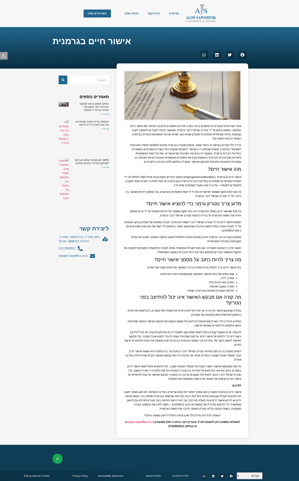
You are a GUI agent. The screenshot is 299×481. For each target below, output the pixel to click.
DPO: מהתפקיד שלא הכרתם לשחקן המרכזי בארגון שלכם (92, 162)
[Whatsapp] (204, 476)
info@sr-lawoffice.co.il (139, 422)
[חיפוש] (63, 80)
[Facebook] (231, 476)
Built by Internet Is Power (36, 476)
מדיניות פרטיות (180, 475)
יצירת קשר (153, 13)
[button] (4, 56)
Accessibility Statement (110, 475)
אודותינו (174, 13)
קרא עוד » (105, 114)
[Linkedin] (213, 476)
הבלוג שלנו (132, 13)
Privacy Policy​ (80, 475)
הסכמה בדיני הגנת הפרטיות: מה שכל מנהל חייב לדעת (92, 123)
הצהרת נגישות (153, 475)
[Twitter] (222, 476)
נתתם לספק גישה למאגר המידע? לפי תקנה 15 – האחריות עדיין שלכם (94, 106)
